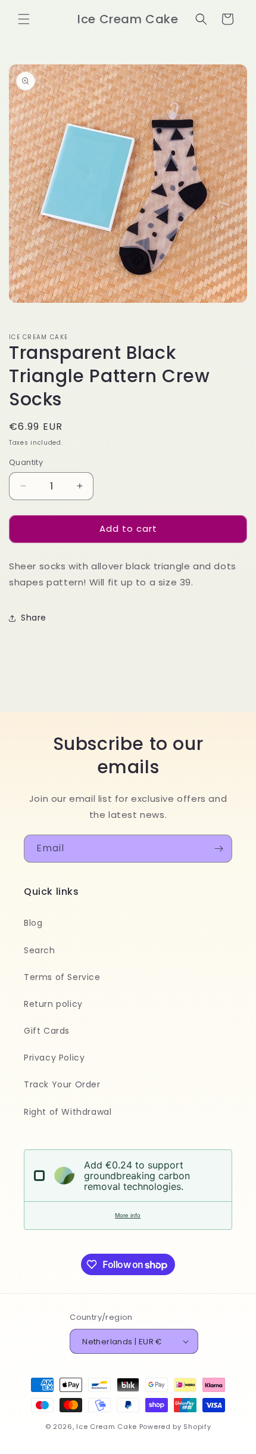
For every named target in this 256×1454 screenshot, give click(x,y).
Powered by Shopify (175, 1426)
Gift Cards (47, 1031)
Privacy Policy (54, 1058)
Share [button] (33, 618)
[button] (24, 19)
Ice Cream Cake (106, 1426)
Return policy (53, 1004)
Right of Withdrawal (67, 1112)
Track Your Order (62, 1084)
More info (128, 1215)
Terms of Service (62, 977)
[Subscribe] (218, 849)
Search (39, 950)
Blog (33, 923)
